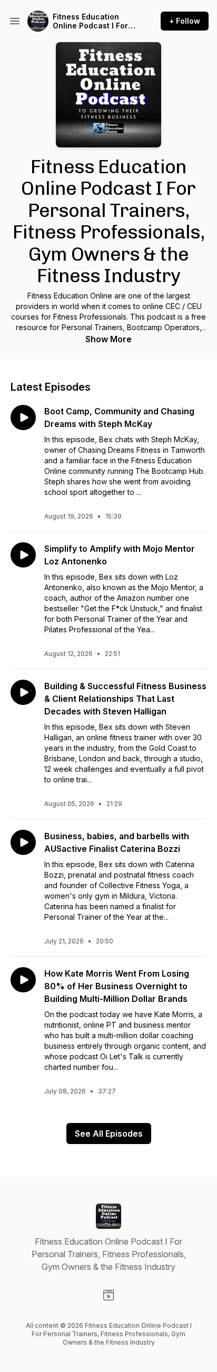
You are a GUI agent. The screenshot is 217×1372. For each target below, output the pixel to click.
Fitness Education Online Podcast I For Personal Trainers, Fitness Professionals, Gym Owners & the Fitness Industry (94, 21)
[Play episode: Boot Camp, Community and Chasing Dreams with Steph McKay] (23, 417)
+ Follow (184, 20)
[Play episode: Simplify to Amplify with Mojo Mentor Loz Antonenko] (23, 555)
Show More (108, 339)
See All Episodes (109, 1133)
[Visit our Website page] (108, 1295)
